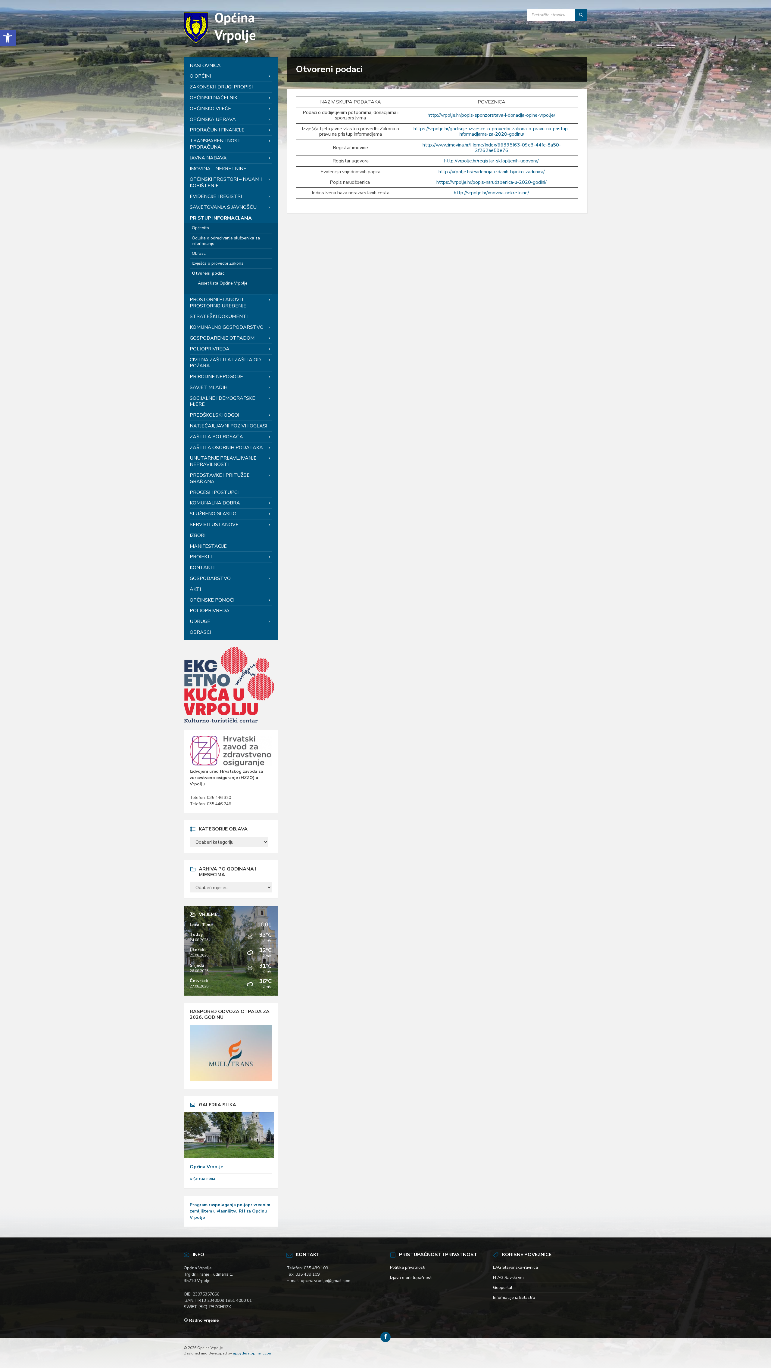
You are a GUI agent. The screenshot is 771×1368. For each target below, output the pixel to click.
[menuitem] (231, 65)
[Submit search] (581, 15)
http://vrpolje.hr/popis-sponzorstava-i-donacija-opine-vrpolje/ (491, 115)
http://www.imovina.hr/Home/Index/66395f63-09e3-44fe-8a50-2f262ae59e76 (492, 148)
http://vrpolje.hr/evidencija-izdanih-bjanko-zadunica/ (492, 171)
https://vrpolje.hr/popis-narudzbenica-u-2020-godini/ (491, 182)
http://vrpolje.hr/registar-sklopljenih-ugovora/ (491, 161)
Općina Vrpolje (206, 1166)
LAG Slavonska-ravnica (515, 1267)
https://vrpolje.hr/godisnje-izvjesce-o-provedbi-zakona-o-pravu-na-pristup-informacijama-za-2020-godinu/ (492, 131)
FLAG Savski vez (509, 1277)
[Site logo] (221, 45)
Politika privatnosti (407, 1267)
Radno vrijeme (204, 1320)
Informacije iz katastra (514, 1297)
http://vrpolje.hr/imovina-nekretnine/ (491, 192)
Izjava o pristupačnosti (411, 1277)
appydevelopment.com (252, 1353)
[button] (8, 38)
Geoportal (502, 1287)
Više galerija (203, 1179)
